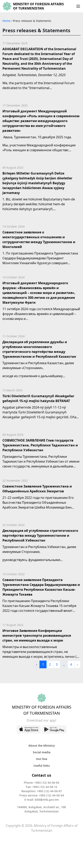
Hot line (41, 759)
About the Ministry (41, 745)
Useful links (41, 765)
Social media (41, 752)
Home (6, 21)
